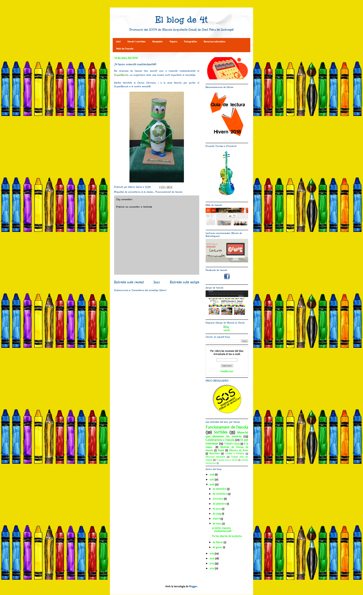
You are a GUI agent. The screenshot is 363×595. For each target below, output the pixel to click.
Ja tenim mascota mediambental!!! (221, 529)
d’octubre (218, 498)
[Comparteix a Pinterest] (171, 187)
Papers (173, 41)
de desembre (220, 488)
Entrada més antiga (184, 282)
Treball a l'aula (232, 443)
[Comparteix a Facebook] (168, 187)
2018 (212, 474)
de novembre (220, 493)
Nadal (221, 450)
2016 (212, 484)
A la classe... (147, 191)
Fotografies (190, 41)
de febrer (218, 542)
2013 (212, 563)
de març (217, 523)
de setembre (220, 503)
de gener (218, 547)
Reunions (214, 453)
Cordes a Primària (234, 453)
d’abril (216, 518)
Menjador (157, 41)
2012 (212, 568)
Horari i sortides (136, 41)
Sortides (220, 432)
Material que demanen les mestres (227, 434)
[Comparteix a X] (165, 187)
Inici (118, 41)
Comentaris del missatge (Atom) (149, 290)
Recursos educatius (214, 41)
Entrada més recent (129, 282)
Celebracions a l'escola (220, 440)
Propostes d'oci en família (227, 460)
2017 (212, 479)
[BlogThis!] (163, 187)
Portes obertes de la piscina (227, 536)
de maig (217, 513)
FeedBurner (226, 371)
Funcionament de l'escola (168, 191)
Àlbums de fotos (238, 450)
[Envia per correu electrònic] (160, 187)
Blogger (193, 586)
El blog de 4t (181, 20)
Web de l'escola (124, 48)
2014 (212, 558)
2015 (212, 553)
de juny (217, 508)
